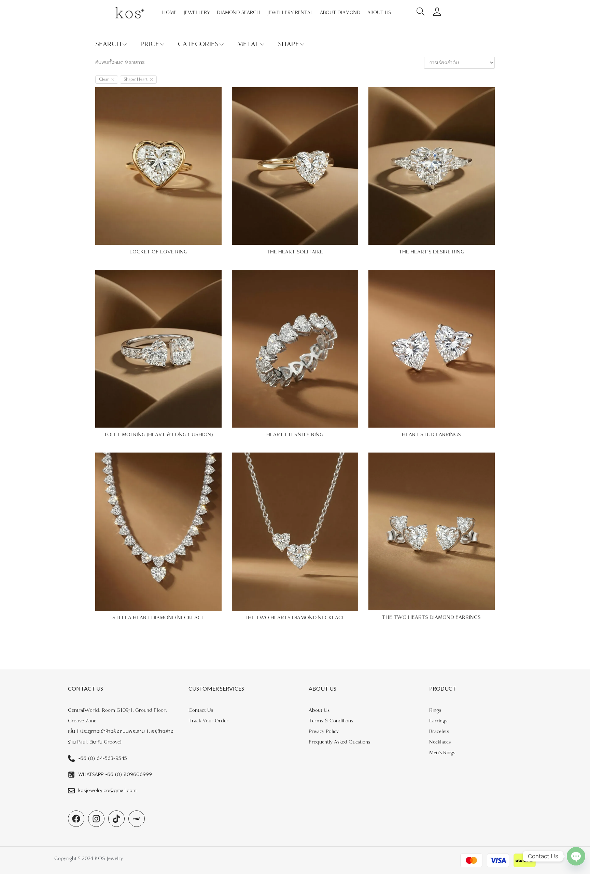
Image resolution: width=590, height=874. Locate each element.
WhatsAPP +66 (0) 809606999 (115, 774)
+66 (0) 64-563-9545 (102, 758)
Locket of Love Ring (158, 252)
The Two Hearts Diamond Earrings (431, 617)
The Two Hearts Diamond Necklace (294, 617)
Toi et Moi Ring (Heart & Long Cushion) (158, 434)
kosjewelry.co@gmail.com (107, 790)
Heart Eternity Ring (294, 434)
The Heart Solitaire (295, 252)
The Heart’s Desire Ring (431, 252)
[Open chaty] (576, 856)
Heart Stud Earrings (431, 434)
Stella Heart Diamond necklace (158, 617)
